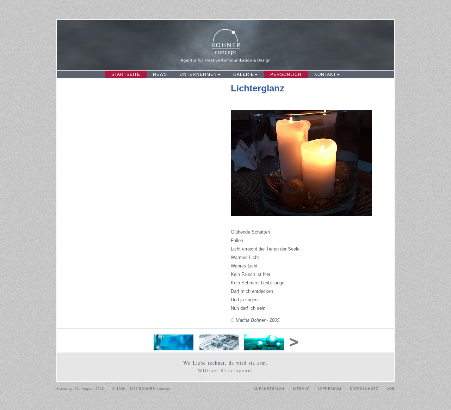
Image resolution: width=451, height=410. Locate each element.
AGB (391, 389)
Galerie (243, 74)
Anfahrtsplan (269, 389)
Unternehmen (198, 74)
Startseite (125, 74)
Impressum (329, 389)
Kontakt (325, 74)
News (160, 74)
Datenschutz (364, 389)
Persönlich (286, 74)
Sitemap (301, 389)
